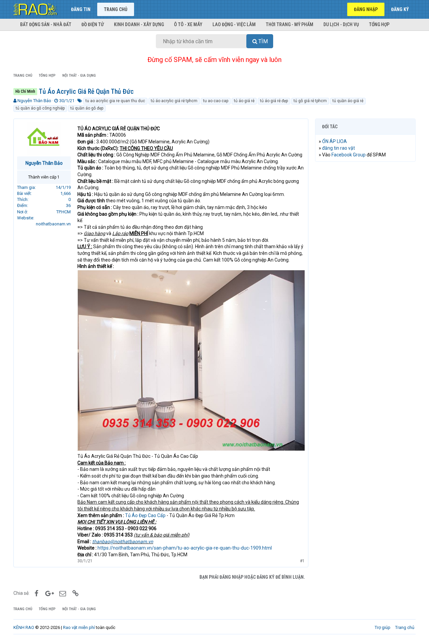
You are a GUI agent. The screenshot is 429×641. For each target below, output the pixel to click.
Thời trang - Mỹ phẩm (289, 24)
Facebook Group (348, 154)
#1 (302, 561)
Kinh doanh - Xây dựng (139, 24)
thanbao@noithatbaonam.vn (122, 541)
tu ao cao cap (215, 100)
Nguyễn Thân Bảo (34, 100)
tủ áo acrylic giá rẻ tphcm (174, 100)
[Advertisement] (365, 268)
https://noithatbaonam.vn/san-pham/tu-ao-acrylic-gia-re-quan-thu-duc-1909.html (185, 548)
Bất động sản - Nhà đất (45, 24)
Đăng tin (80, 9)
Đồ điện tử (92, 24)
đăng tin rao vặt (338, 148)
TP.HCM (63, 211)
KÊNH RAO (23, 627)
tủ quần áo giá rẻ (347, 100)
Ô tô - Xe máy (188, 24)
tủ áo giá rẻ (244, 100)
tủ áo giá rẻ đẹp (274, 100)
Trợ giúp (382, 627)
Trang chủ (115, 9)
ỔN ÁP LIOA (334, 141)
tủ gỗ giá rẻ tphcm (310, 100)
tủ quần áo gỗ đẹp (86, 108)
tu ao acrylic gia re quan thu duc (115, 100)
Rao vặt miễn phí (79, 627)
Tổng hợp (379, 24)
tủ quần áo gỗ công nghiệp (40, 108)
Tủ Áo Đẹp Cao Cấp (145, 515)
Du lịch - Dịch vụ (341, 24)
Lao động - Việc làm (234, 24)
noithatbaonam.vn (53, 223)
